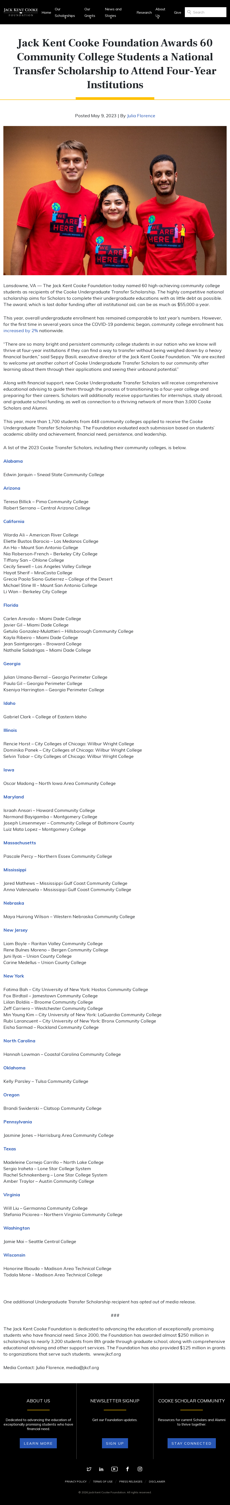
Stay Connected (192, 1443)
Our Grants (89, 12)
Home (46, 12)
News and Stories (113, 12)
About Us (160, 12)
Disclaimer (157, 1481)
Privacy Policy (75, 1481)
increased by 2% (20, 330)
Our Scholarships (65, 12)
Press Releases (130, 1481)
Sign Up (115, 1443)
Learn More (38, 1443)
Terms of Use (103, 1481)
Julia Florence (141, 115)
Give (177, 12)
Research (144, 12)
